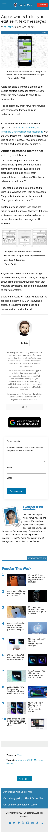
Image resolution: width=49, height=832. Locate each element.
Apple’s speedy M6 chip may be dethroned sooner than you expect (36, 674)
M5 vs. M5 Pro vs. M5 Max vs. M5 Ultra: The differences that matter (36, 707)
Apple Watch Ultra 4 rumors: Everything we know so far (16, 593)
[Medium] (23, 407)
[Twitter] (26, 407)
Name (10, 467)
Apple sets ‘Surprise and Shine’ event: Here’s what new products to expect (16, 626)
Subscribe (43, 5)
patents (10, 764)
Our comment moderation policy (20, 804)
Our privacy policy (12, 798)
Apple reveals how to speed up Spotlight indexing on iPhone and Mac (16, 690)
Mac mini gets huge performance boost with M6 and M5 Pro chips (16, 722)
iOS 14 (30, 760)
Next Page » (24, 778)
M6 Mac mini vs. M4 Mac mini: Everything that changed (37, 642)
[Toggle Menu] (4, 5)
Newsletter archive (37, 558)
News (44, 32)
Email (10, 477)
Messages (38, 760)
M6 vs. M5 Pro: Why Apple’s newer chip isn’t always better (16, 657)
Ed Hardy (8, 27)
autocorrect (20, 760)
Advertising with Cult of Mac (17, 792)
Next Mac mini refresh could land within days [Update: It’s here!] (37, 610)
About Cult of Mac (34, 798)
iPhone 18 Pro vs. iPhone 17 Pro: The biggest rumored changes (36, 578)
